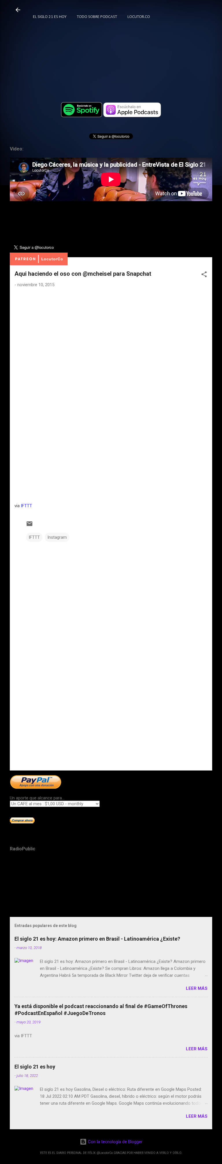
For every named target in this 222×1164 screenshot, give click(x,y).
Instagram (57, 537)
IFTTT (26, 505)
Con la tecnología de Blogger (115, 1141)
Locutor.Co (138, 17)
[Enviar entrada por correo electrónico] (29, 525)
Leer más (197, 988)
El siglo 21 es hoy (34, 1067)
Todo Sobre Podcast (97, 17)
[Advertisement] (111, 720)
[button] (204, 275)
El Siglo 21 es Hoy (49, 17)
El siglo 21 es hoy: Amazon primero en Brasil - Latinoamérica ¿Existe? (97, 939)
